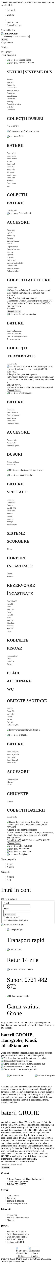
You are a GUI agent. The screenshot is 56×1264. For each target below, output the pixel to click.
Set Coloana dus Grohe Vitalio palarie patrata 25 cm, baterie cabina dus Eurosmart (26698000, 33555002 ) (31, 379)
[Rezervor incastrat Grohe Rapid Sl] (23, 729)
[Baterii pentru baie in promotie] (16, 1061)
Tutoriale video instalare (18, 1217)
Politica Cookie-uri (15, 1239)
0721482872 (7, 52)
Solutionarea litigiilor (16, 1231)
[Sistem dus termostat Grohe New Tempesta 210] (25, 469)
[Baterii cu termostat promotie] (19, 1069)
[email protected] (21, 1181)
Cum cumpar (13, 1195)
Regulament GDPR (16, 1242)
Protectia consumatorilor (18, 1234)
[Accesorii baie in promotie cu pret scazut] (18, 1066)
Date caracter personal (17, 1236)
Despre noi (12, 1215)
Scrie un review (14, 306)
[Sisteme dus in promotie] (23, 1063)
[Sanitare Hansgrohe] (45, 1075)
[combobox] (15, 36)
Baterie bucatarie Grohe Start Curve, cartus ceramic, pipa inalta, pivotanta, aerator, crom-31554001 (30, 833)
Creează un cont (14, 25)
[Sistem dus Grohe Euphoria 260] (23, 131)
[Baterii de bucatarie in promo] (24, 1058)
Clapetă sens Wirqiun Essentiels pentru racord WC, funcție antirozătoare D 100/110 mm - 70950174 (30, 302)
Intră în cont (12, 22)
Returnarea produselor (17, 1203)
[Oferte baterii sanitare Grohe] (12, 924)
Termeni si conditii (15, 1201)
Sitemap (10, 1220)
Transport (11, 1198)
